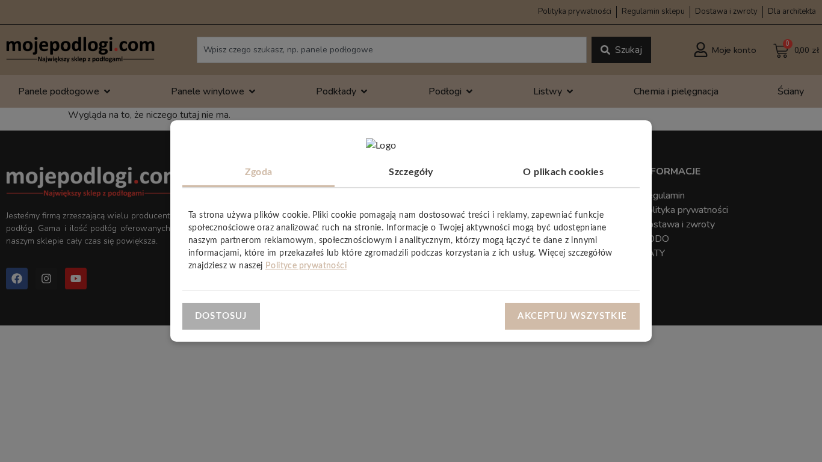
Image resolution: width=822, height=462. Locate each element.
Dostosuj (221, 315)
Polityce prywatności (306, 266)
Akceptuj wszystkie (572, 315)
